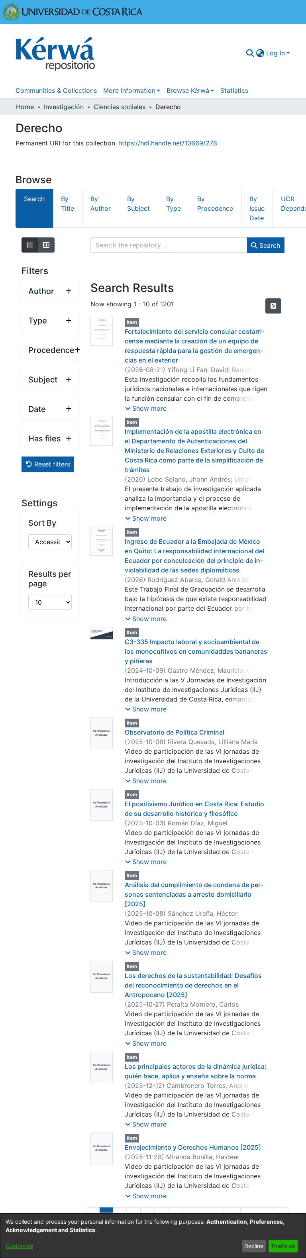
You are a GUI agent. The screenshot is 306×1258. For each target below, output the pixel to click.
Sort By (42, 523)
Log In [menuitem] (275, 53)
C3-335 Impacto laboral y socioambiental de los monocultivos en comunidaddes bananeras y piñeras (196, 651)
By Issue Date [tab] (257, 208)
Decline (253, 1245)
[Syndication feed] (273, 306)
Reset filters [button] (51, 464)
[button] (146, 408)
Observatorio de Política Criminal (174, 732)
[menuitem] (260, 53)
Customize (19, 1245)
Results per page (49, 578)
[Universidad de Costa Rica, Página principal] (73, 11)
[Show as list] (30, 245)
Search (268, 245)
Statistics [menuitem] (234, 90)
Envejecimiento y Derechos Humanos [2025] (193, 1147)
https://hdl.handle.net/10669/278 (167, 143)
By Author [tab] (100, 203)
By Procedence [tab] (215, 203)
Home (25, 107)
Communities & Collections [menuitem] (56, 90)
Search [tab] (34, 199)
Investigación (64, 107)
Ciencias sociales (119, 107)
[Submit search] (250, 53)
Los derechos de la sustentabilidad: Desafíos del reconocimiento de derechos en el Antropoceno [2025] (193, 985)
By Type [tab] (173, 203)
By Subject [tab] (138, 203)
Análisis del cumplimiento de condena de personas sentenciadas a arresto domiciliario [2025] (194, 894)
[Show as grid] (46, 245)
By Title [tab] (67, 203)
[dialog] (153, 1235)
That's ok (283, 1245)
